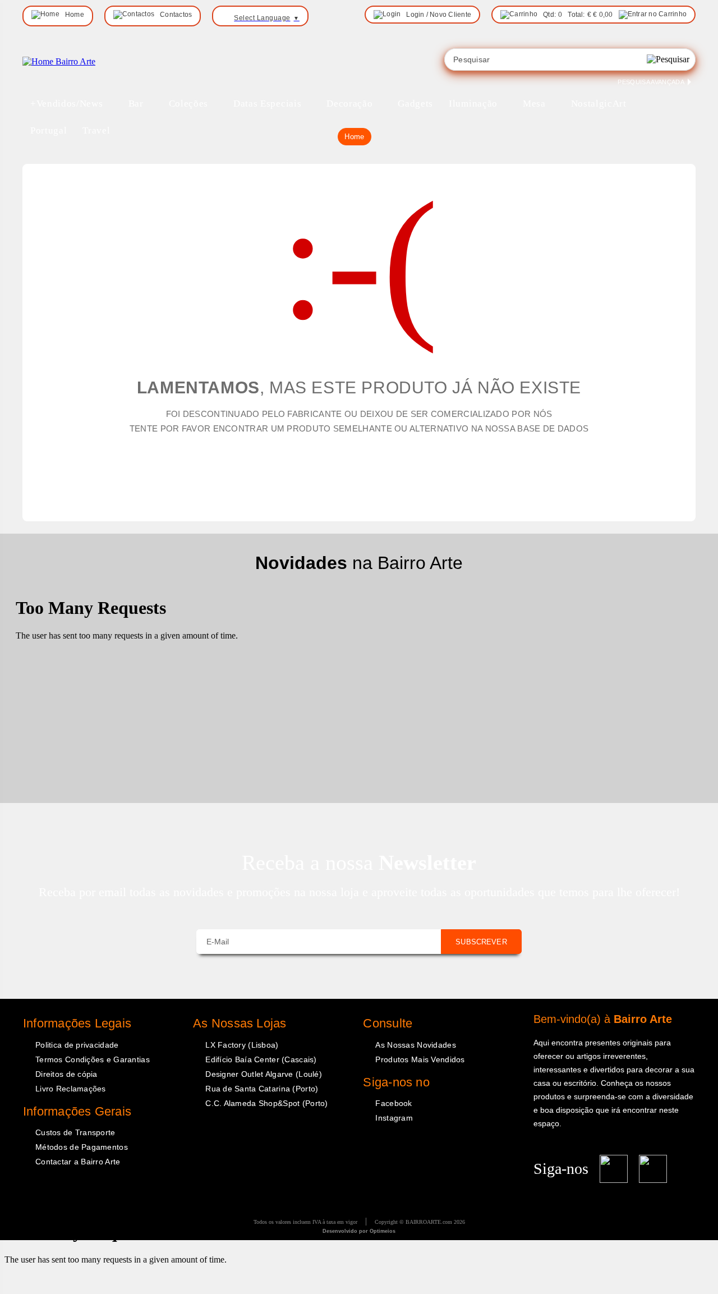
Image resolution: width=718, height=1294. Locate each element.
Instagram (394, 1117)
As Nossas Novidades (415, 1044)
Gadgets (415, 103)
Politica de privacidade (76, 1044)
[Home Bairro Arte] (58, 61)
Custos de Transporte (75, 1132)
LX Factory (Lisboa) (241, 1044)
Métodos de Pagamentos (81, 1146)
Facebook (393, 1103)
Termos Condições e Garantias (92, 1059)
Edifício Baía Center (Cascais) (260, 1059)
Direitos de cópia (66, 1074)
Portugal (48, 130)
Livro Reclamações (70, 1088)
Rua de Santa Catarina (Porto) (261, 1088)
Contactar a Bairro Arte (77, 1161)
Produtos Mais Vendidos (419, 1059)
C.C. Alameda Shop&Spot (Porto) (266, 1103)
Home (354, 136)
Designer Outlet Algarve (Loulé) (263, 1074)
